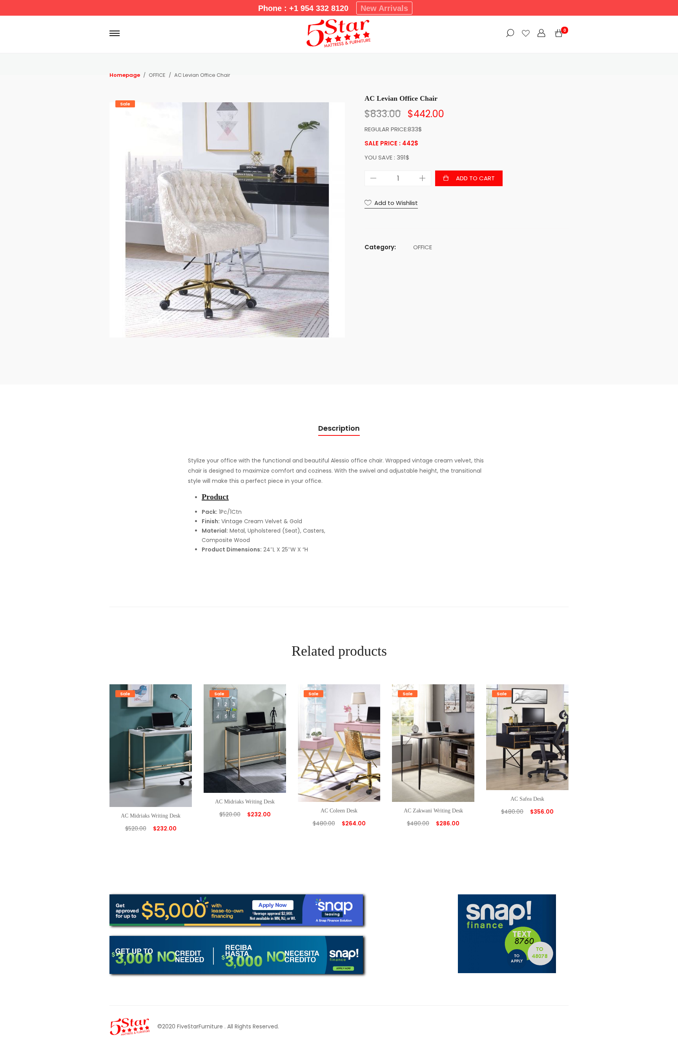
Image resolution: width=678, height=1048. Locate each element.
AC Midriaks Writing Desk (150, 816)
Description (339, 428)
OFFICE (422, 247)
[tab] (339, 428)
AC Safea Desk (527, 799)
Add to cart (475, 178)
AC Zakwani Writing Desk (433, 811)
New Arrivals (384, 8)
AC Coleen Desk (339, 811)
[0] (559, 33)
